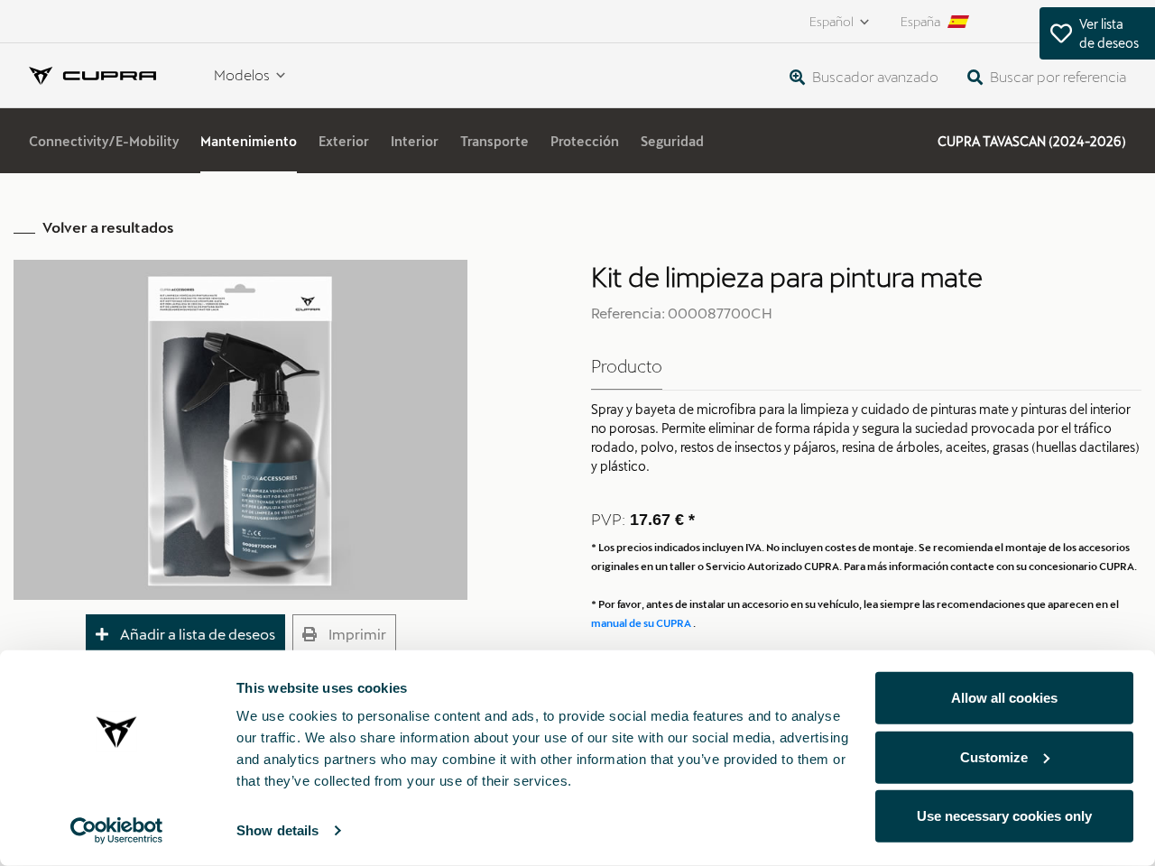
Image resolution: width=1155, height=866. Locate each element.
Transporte (494, 141)
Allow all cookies (1004, 697)
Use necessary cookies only (1004, 816)
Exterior (344, 141)
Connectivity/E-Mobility (104, 141)
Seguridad (672, 141)
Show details (277, 830)
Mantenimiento (248, 141)
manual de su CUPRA (642, 623)
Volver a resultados (107, 226)
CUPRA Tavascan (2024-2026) (1032, 141)
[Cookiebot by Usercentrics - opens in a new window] (117, 830)
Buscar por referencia (1056, 76)
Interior (415, 141)
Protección (584, 141)
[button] (185, 635)
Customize (994, 756)
